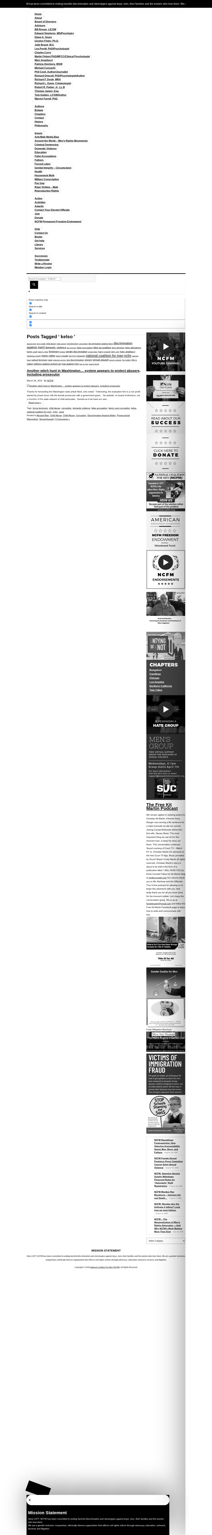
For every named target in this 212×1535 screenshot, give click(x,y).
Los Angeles (156, 682)
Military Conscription (47, 179)
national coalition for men (104, 355)
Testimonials (42, 260)
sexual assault (100, 360)
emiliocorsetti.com (158, 877)
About (38, 18)
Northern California (160, 686)
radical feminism (39, 360)
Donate (39, 217)
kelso (133, 408)
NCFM (50, 380)
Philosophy (41, 125)
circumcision (72, 344)
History (39, 121)
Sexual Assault (46, 419)
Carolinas (155, 674)
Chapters (40, 114)
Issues (38, 133)
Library (39, 244)
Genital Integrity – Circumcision (53, 168)
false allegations (133, 347)
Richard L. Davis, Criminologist (53, 83)
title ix (134, 360)
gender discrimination (76, 351)
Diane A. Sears (43, 37)
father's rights (43, 352)
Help (37, 229)
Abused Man (42, 415)
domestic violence (55, 347)
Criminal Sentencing (47, 144)
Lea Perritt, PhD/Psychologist (52, 48)
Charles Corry (43, 52)
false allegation (118, 348)
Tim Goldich (126, 360)
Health (38, 171)
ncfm (127, 355)
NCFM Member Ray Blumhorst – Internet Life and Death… (167, 1195)
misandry (80, 356)
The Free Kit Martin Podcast (162, 806)
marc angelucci (127, 351)
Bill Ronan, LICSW (45, 29)
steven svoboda (115, 360)
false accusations (102, 347)
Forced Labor (43, 164)
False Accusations (45, 156)
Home (38, 14)
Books (38, 237)
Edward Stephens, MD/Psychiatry (54, 33)
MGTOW (72, 356)
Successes (41, 256)
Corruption (81, 415)
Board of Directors (45, 21)
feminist (62, 352)
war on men (83, 364)
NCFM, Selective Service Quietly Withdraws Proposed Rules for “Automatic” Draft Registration (167, 1179)
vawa (30, 364)
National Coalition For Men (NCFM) (105, 1267)
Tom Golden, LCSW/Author (50, 95)
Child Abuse (56, 415)
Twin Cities (155, 690)
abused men (31, 344)
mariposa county (34, 356)
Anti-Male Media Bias (47, 137)
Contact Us (41, 233)
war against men (70, 364)
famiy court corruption (119, 408)
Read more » (35, 402)
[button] (38, 1489)
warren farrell (94, 364)
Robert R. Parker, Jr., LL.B (50, 87)
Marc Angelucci (44, 60)
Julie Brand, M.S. (44, 44)
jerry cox (115, 352)
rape (50, 360)
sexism (88, 360)
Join (37, 214)
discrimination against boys (100, 344)
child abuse (51, 344)
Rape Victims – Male (46, 187)
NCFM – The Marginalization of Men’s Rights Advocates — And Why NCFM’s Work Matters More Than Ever (168, 1225)
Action (38, 198)
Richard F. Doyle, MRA (48, 79)
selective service (59, 360)
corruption (66, 408)
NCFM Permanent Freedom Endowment (58, 221)
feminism (54, 351)
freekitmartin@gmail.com (158, 903)
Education (41, 152)
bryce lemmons (40, 408)
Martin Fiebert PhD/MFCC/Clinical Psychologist (62, 56)
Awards (39, 206)
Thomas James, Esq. (47, 91)
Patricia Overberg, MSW (48, 64)
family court (32, 352)
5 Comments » (62, 419)
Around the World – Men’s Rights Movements (61, 141)
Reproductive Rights (47, 191)
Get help (39, 240)
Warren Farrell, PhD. (46, 98)
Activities (40, 202)
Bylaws (39, 110)
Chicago (154, 678)
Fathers (39, 160)
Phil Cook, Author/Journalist (51, 72)
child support (61, 344)
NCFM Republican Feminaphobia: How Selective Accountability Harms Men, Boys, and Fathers (167, 1146)
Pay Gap (40, 183)
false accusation (85, 347)
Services (40, 248)
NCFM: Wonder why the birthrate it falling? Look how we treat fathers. (167, 1207)
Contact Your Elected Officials (52, 210)
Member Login (43, 267)
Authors (39, 106)
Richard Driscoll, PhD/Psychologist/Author (60, 75)
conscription (83, 344)
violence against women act (47, 364)
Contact (39, 118)
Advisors (40, 25)
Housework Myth (44, 175)
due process (71, 348)
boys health (41, 344)
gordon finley (93, 352)
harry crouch (104, 351)
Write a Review (43, 263)
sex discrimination (75, 360)
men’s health (62, 356)
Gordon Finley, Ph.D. (47, 41)
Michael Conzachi (45, 68)
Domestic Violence (46, 148)
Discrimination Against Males (102, 415)
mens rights (48, 355)
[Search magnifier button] (34, 285)
